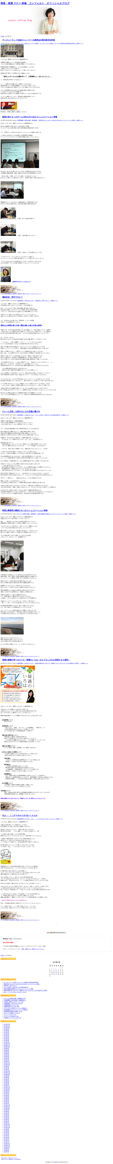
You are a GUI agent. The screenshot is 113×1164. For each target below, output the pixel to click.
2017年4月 (6, 1037)
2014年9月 (6, 1076)
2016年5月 (6, 1055)
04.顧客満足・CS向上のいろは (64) (13, 1003)
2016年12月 (7, 1043)
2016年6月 (6, 1053)
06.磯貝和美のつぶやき (23, 819)
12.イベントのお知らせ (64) (11, 1016)
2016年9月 (6, 1048)
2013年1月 (6, 1103)
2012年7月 (6, 1113)
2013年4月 (6, 1098)
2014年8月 (6, 1077)
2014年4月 (6, 1084)
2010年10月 (7, 1147)
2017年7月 (6, 1032)
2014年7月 (6, 1079)
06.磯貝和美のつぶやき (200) (11, 1006)
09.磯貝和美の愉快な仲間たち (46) (13, 1011)
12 (54, 971)
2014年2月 (6, 1085)
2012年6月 (6, 1114)
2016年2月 (6, 1059)
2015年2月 (6, 1067)
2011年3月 (6, 1138)
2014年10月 (7, 1074)
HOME (2, 36)
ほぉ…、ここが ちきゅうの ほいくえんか (20, 815)
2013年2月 (6, 1101)
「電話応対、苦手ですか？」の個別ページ (46, 300)
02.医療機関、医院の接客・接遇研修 (27, 120)
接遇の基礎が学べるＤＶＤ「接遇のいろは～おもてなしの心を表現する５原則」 (36, 660)
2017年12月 (7, 1024)
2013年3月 (6, 1100)
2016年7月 (6, 1051)
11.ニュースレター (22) (10, 1014)
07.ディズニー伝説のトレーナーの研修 (27, 43)
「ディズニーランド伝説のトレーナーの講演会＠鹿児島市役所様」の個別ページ (61, 43)
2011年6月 (6, 1134)
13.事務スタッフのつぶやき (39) (12, 1018)
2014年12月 (7, 1071)
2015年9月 (6, 1066)
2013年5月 (6, 1097)
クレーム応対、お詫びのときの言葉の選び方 (21, 411)
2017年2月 (6, 1040)
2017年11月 (7, 1026)
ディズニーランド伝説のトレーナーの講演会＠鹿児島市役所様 (28, 40)
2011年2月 (6, 1140)
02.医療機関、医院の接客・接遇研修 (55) (15, 1000)
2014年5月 (6, 1082)
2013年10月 (7, 1088)
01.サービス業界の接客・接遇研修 (26, 514)
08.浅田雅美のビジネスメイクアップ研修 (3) (16, 1009)
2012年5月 (6, 1116)
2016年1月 (6, 1061)
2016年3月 (6, 1058)
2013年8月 (6, 1092)
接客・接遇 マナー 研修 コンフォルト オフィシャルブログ (35, 3)
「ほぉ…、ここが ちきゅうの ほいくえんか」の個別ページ (46, 819)
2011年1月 (6, 1142)
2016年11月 (7, 1045)
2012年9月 (6, 1109)
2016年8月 (6, 1050)
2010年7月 (6, 1151)
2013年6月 (6, 1095)
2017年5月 (6, 1035)
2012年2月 (6, 1121)
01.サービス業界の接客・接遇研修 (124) (14, 998)
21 (58, 972)
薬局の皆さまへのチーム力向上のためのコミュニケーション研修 (29, 117)
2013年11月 (7, 1087)
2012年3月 (6, 1119)
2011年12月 (7, 1124)
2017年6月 (6, 1034)
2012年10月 (7, 1108)
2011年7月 (6, 1132)
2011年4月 (6, 1137)
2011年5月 (6, 1135)
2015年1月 (6, 1069)
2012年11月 (7, 1106)
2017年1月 (6, 1042)
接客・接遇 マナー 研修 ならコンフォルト (33, 949)
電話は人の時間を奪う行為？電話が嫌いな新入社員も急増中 (21, 325)
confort (55, 1162)
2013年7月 (6, 1093)
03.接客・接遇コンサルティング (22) (14, 1001)
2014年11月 (7, 1072)
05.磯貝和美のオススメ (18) (11, 1005)
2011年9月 (6, 1129)
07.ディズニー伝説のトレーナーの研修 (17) (15, 1008)
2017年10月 (7, 1027)
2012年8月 (6, 1111)
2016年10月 (7, 1046)
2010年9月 (6, 1148)
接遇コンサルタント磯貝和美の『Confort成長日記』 (11, 1159)
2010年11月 (7, 1145)
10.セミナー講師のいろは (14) (12, 1013)
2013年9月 (6, 1090)
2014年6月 (6, 1080)
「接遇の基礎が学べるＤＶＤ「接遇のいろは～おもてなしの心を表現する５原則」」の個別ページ (61, 663)
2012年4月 (6, 1118)
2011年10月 (7, 1127)
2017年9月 (6, 1029)
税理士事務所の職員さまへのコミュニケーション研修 (25, 510)
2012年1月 (6, 1122)
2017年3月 (6, 1038)
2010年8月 (6, 1150)
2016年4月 (6, 1056)
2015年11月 (7, 1063)
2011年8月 (6, 1130)
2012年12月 (7, 1105)
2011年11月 (7, 1126)
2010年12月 (7, 1143)
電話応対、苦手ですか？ (12, 297)
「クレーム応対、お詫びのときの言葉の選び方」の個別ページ (51, 415)
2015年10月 (7, 1064)
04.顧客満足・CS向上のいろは (25, 300)
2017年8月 (6, 1030)
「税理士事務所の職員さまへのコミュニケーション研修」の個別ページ (56, 514)
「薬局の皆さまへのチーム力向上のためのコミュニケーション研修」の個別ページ (60, 120)
